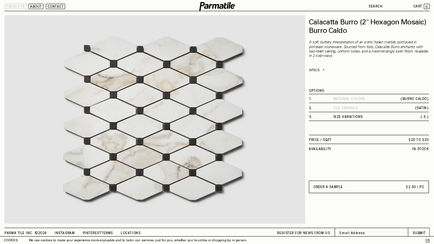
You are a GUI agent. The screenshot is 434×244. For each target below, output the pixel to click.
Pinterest (92, 233)
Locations (130, 233)
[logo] (217, 6)
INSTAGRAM (65, 233)
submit (419, 233)
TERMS (107, 233)
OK (428, 240)
